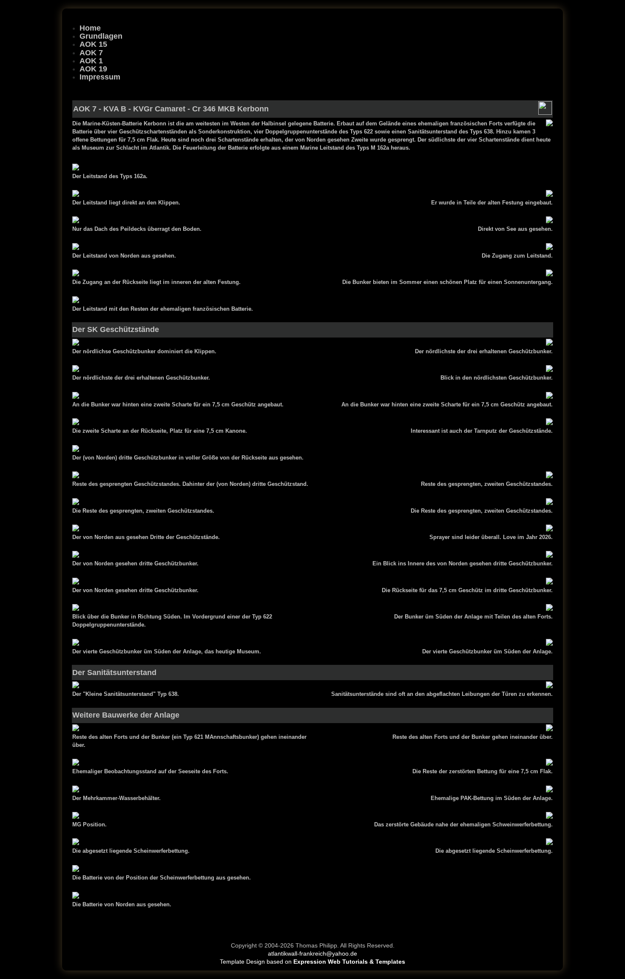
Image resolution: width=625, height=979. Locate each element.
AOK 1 (91, 61)
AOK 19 (93, 69)
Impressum (100, 77)
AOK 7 (91, 52)
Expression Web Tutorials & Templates (349, 962)
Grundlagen (101, 36)
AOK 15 (93, 44)
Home (90, 28)
